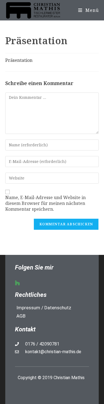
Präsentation (18, 60)
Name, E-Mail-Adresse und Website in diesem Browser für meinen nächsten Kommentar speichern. (45, 203)
